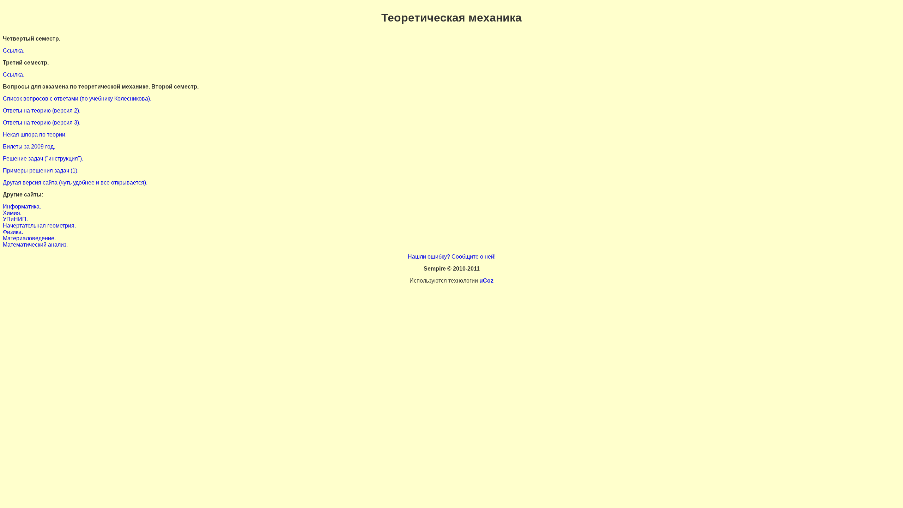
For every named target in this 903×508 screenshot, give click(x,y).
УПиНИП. (15, 219)
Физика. (13, 232)
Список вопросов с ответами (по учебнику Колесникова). (77, 99)
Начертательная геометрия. (39, 226)
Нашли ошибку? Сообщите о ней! (452, 257)
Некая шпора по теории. (35, 135)
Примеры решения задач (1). (41, 171)
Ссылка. (13, 51)
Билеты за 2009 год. (29, 147)
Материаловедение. (29, 238)
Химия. (12, 213)
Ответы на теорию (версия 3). (41, 123)
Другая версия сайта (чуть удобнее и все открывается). (75, 183)
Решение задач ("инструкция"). (43, 159)
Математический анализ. (35, 245)
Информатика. (22, 207)
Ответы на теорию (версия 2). (41, 111)
